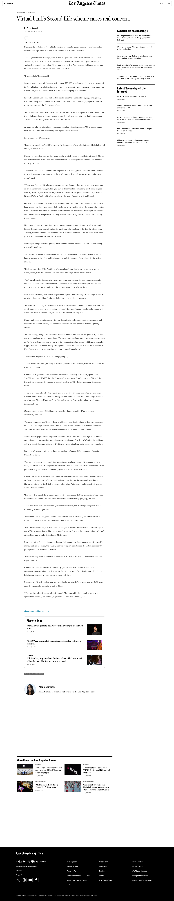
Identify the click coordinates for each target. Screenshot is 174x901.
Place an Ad (71, 871)
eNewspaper (72, 862)
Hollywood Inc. (40, 782)
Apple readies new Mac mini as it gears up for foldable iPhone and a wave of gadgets (48, 770)
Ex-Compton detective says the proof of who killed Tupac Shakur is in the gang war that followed (134, 38)
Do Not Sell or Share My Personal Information (84, 895)
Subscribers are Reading (131, 30)
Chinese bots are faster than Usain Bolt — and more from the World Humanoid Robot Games (96, 787)
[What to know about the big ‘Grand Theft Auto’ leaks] (25, 786)
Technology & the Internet (26, 12)
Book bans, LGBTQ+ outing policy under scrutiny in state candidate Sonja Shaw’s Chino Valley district (136, 67)
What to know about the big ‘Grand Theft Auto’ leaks (46, 786)
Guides (102, 876)
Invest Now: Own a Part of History (77, 882)
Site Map (19, 870)
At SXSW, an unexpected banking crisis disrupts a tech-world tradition (54, 642)
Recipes (102, 871)
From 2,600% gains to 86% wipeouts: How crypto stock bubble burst (55, 627)
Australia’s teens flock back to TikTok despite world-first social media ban (96, 770)
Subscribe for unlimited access (26, 866)
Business (38, 764)
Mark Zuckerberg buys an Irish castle (131, 96)
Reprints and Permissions (142, 880)
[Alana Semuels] (30, 689)
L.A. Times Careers (139, 871)
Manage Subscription (140, 876)
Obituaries (103, 866)
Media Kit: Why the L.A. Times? (79, 876)
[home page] (87, 3)
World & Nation (88, 782)
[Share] (26, 38)
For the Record (137, 866)
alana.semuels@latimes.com (36, 611)
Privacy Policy (52, 895)
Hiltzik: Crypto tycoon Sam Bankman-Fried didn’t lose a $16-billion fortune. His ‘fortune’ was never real (54, 660)
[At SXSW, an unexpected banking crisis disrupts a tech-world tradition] (94, 645)
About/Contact (137, 862)
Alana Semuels (46, 687)
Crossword (103, 862)
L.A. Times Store (105, 880)
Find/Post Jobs (72, 866)
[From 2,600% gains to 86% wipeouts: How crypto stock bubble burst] (94, 629)
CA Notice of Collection (63, 895)
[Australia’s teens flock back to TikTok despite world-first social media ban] (73, 769)
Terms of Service (42, 895)
